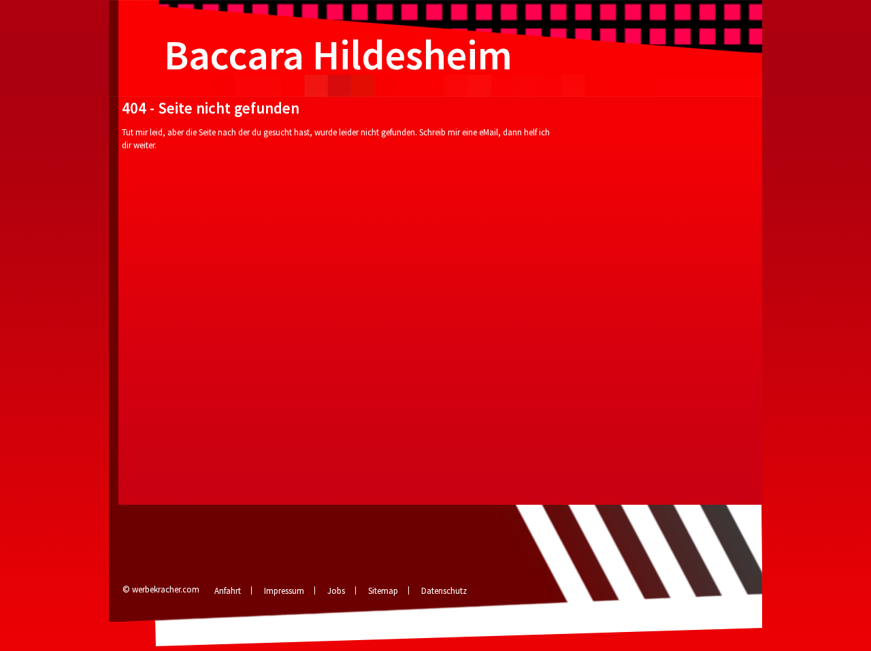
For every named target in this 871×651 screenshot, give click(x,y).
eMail (488, 132)
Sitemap (383, 591)
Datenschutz (444, 591)
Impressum (284, 591)
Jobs (336, 591)
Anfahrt (227, 591)
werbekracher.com (165, 589)
